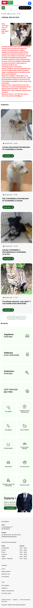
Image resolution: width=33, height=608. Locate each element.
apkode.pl (23, 604)
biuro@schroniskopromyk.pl (9, 536)
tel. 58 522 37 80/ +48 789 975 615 (11, 535)
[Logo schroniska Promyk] (13, 2)
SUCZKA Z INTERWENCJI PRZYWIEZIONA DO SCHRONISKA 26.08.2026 (14, 252)
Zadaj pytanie (10, 508)
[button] (3, 7)
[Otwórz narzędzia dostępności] (29, 3)
